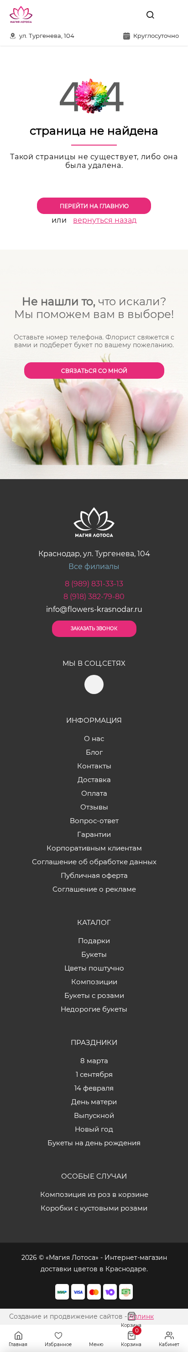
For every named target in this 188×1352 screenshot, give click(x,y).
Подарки (94, 940)
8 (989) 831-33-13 (94, 583)
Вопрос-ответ (94, 820)
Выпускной (94, 1115)
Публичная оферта (94, 875)
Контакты (94, 766)
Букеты (94, 954)
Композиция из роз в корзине (94, 1194)
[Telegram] (129, 14)
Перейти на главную (94, 206)
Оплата (94, 793)
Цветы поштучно (94, 968)
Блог (94, 752)
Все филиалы (94, 566)
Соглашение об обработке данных (94, 861)
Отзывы (94, 807)
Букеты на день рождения (94, 1142)
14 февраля (94, 1088)
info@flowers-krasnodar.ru (94, 609)
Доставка (94, 779)
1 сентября (94, 1074)
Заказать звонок (94, 629)
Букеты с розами (94, 995)
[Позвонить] (171, 14)
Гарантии (94, 834)
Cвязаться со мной (94, 370)
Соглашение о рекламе (94, 889)
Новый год (94, 1129)
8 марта (94, 1060)
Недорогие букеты (94, 1009)
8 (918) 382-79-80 (94, 596)
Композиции (94, 981)
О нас (94, 738)
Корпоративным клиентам (94, 848)
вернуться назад (104, 220)
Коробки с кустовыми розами (94, 1208)
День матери (94, 1101)
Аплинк (141, 1316)
